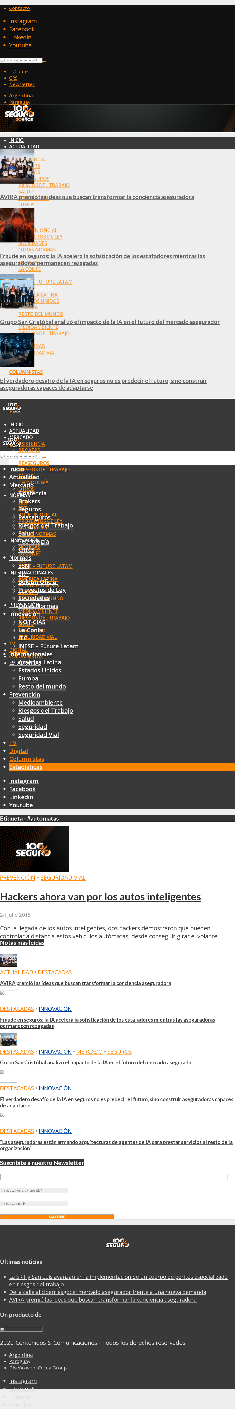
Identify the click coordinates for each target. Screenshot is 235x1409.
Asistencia (31, 444)
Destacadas (55, 972)
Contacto (19, 8)
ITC (23, 638)
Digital (18, 751)
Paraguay (19, 102)
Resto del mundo (40, 314)
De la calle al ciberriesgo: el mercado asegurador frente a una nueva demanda (107, 1292)
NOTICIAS (31, 622)
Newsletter (22, 84)
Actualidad (24, 146)
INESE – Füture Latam (45, 282)
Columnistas (26, 372)
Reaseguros (33, 463)
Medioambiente (38, 327)
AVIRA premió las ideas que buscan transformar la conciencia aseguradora (97, 196)
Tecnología (33, 541)
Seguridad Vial (37, 352)
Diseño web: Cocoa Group (38, 1367)
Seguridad (32, 727)
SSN (23, 566)
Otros (26, 204)
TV (12, 643)
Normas (20, 557)
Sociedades (34, 598)
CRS (13, 78)
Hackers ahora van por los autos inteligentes (100, 896)
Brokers (29, 450)
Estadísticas (25, 767)
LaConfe (18, 71)
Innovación (55, 1008)
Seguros (29, 509)
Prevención (24, 694)
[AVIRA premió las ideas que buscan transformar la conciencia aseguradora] (17, 181)
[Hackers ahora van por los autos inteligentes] (34, 869)
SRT (23, 574)
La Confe (29, 269)
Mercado (21, 485)
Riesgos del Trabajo (44, 185)
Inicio (16, 140)
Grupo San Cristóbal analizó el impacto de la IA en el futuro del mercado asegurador (110, 321)
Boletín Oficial (37, 230)
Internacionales (31, 572)
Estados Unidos (38, 301)
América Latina (38, 294)
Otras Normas (37, 249)
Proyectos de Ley (40, 236)
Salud (26, 191)
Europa (28, 678)
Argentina (21, 95)
